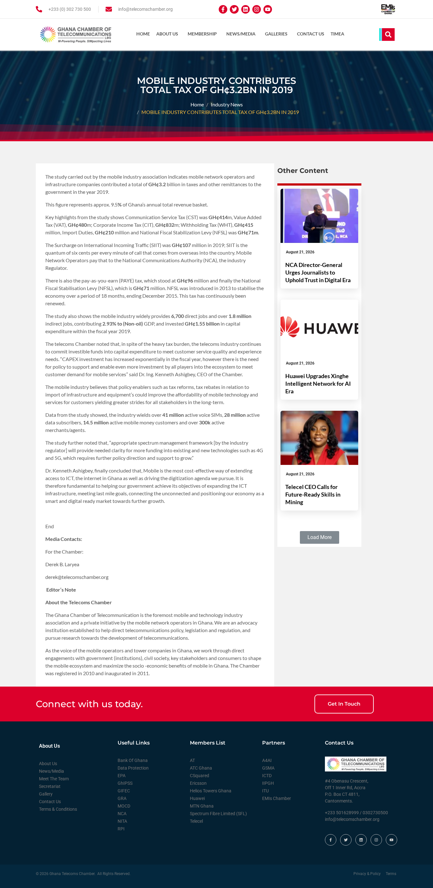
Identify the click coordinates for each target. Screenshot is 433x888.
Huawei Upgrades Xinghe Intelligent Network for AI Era (318, 383)
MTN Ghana (202, 806)
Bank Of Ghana (133, 760)
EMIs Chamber (276, 798)
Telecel (196, 821)
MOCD (124, 806)
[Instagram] (256, 9)
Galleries (276, 33)
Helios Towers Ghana (210, 790)
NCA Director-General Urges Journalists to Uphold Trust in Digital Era (318, 272)
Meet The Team (54, 778)
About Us (167, 33)
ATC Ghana (201, 768)
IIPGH (268, 783)
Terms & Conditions (58, 809)
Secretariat (50, 786)
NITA (122, 821)
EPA (122, 775)
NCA (122, 813)
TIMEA (337, 33)
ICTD (267, 775)
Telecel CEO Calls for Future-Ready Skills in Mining (312, 494)
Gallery (46, 793)
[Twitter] (234, 9)
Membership (202, 33)
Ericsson (198, 783)
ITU (265, 790)
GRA (122, 798)
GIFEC (124, 790)
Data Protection (133, 768)
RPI (121, 828)
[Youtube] (267, 9)
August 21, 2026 (300, 252)
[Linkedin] (245, 9)
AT (192, 760)
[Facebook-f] (223, 9)
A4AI (267, 760)
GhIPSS (125, 783)
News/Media (240, 33)
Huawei (197, 798)
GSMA (268, 768)
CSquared (199, 775)
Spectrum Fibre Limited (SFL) (218, 813)
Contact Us (310, 33)
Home (143, 33)
